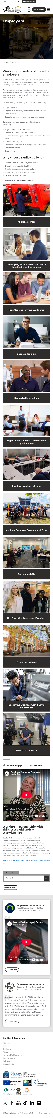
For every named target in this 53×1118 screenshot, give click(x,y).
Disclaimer (7, 1049)
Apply (40, 9)
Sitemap (6, 1043)
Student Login (9, 1058)
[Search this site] (19, 1)
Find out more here (28, 855)
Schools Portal (8, 1064)
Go (46, 878)
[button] (48, 9)
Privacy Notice (9, 1052)
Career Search (11, 887)
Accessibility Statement (12, 1055)
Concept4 (9, 1113)
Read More (13, 969)
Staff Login (7, 1061)
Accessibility (30, 1)
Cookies (6, 1046)
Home (5, 62)
